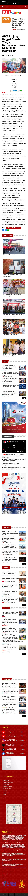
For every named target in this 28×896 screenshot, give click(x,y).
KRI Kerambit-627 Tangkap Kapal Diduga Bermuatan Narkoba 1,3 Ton (10, 613)
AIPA (4, 798)
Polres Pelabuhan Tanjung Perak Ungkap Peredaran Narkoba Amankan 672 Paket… (10, 380)
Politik (3, 587)
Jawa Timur (4, 383)
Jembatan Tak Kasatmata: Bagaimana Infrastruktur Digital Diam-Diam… (9, 704)
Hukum (3, 632)
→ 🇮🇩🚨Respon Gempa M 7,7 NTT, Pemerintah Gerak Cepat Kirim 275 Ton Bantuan (13, 455)
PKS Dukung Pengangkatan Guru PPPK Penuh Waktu (10, 585)
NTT (3, 376)
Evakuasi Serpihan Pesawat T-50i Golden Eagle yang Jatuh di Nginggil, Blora (12, 462)
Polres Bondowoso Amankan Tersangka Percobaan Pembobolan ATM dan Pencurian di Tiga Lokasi (10, 622)
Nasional (14, 29)
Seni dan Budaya (6, 792)
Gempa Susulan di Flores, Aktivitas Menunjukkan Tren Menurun (9, 539)
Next (24, 398)
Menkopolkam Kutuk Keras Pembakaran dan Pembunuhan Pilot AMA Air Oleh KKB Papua (9, 630)
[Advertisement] (14, 521)
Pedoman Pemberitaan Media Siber (10, 872)
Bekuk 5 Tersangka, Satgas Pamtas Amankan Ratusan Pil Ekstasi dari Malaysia (13, 468)
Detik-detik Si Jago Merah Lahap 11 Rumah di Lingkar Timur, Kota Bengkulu (14, 459)
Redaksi (4, 869)
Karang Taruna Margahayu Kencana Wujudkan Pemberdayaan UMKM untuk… (9, 698)
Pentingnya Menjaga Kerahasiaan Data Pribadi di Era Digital (10, 385)
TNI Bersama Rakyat (7, 788)
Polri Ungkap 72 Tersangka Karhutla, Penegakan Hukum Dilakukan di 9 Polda (9, 367)
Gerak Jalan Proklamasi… (9, 255)
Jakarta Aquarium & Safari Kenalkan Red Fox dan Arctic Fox (10, 690)
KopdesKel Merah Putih (8, 782)
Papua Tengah (5, 643)
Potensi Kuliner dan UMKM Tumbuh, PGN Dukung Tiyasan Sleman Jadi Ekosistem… (9, 393)
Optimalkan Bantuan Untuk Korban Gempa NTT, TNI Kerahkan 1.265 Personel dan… (9, 546)
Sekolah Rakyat (6, 784)
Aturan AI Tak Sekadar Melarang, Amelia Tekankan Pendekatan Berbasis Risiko (10, 599)
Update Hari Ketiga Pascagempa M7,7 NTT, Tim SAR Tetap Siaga (10, 551)
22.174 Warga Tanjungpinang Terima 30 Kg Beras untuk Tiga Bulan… (13, 355)
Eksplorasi (4, 687)
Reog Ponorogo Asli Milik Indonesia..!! (12, 465)
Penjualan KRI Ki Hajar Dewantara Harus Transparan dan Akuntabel (10, 579)
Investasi (5, 790)
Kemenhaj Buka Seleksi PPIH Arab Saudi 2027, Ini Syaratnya (18, 22)
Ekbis (3, 388)
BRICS (4, 796)
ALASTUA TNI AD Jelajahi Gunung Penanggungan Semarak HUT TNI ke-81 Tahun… (10, 711)
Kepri (3, 92)
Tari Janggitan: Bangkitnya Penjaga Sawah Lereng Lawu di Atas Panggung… (10, 685)
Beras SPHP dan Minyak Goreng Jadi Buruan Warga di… (12, 295)
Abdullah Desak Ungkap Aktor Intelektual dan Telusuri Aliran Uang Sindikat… (9, 593)
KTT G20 (4, 800)
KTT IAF (4, 803)
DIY (2, 396)
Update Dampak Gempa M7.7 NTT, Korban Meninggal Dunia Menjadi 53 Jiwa (9, 559)
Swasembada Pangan (7, 786)
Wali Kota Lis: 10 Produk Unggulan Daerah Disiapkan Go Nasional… (13, 315)
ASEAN (4, 794)
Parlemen (4, 574)
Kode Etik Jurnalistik (7, 874)
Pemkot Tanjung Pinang (13, 227)
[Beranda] (14, 12)
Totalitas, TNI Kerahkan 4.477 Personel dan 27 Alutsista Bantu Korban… (10, 533)
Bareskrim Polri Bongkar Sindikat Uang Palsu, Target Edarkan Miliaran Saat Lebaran (10, 647)
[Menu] (2, 7)
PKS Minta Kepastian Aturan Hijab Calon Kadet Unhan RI (9, 572)
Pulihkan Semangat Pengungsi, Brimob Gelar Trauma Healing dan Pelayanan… (10, 373)
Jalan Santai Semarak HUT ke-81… (11, 334)
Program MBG (6, 780)
